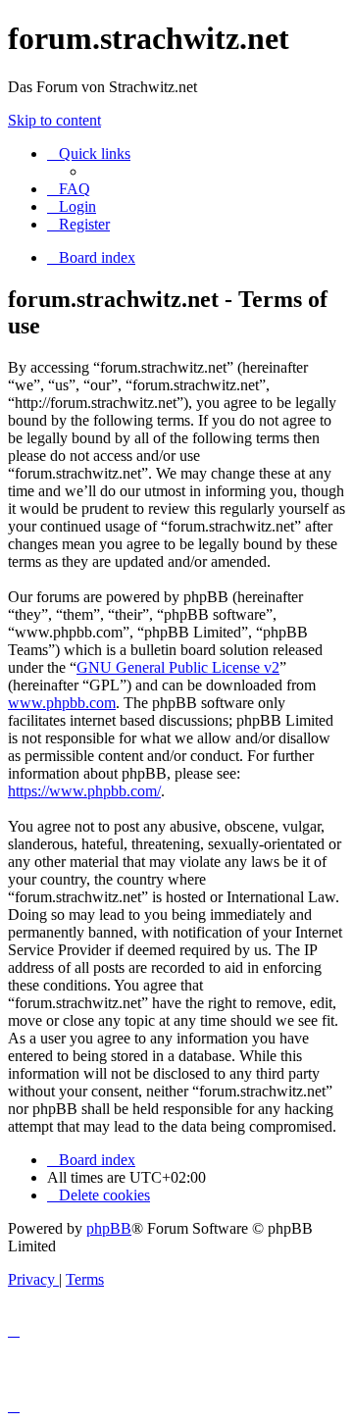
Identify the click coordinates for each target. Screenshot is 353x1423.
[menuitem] (68, 188)
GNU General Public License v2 (177, 667)
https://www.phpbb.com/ (84, 791)
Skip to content (54, 120)
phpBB (108, 1228)
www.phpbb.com (62, 702)
